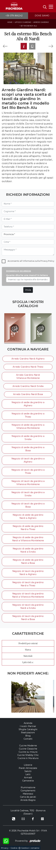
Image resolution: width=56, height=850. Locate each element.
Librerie (28, 765)
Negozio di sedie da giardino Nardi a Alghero (28, 516)
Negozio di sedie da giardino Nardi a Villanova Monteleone (28, 539)
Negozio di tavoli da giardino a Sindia (28, 494)
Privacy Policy (47, 261)
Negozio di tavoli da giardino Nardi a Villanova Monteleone (28, 595)
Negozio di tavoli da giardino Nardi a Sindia (28, 606)
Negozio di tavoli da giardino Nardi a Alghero (28, 573)
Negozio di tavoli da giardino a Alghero (28, 460)
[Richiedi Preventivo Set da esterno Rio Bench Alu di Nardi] (24, 46)
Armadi (28, 777)
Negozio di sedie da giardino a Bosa (28, 449)
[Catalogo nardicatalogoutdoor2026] (41, 328)
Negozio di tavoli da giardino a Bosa (28, 505)
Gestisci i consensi (30, 848)
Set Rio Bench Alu (29, 26)
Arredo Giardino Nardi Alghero (28, 358)
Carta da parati (28, 797)
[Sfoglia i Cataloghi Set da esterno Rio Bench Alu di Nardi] (32, 46)
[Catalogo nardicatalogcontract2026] (15, 328)
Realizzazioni (28, 732)
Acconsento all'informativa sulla (31, 261)
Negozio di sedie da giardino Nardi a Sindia (28, 550)
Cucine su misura (28, 752)
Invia (28, 289)
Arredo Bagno (28, 800)
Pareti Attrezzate (28, 768)
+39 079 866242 (14, 15)
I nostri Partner (28, 726)
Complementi (28, 790)
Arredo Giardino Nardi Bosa (28, 394)
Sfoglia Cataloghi (28, 729)
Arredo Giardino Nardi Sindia (28, 386)
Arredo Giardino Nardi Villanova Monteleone (28, 376)
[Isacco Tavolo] (51, 46)
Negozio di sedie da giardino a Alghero (28, 404)
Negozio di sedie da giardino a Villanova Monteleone (28, 426)
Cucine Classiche (28, 748)
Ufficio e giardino (23, 22)
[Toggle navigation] (51, 6)
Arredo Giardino (41, 22)
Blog (28, 735)
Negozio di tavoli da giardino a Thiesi (28, 471)
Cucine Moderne (28, 745)
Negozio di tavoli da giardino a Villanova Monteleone (28, 483)
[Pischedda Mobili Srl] (14, 6)
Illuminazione (28, 787)
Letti (28, 774)
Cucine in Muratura (28, 758)
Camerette (28, 780)
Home (9, 22)
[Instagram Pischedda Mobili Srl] (42, 818)
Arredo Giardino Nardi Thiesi (28, 366)
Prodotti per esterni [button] (28, 643)
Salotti (28, 771)
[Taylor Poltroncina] (5, 46)
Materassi (28, 793)
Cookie (14, 848)
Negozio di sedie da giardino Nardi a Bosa (28, 561)
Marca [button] (28, 649)
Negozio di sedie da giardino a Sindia (28, 438)
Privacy (4, 848)
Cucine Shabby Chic (28, 755)
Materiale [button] (28, 656)
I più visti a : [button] (28, 662)
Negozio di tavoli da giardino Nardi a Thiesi (28, 584)
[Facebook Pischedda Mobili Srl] (32, 818)
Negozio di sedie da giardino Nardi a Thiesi (28, 528)
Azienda (28, 723)
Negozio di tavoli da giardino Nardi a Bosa (28, 618)
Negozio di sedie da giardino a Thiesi (28, 415)
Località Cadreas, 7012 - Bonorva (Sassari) (28, 812)
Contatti (28, 738)
